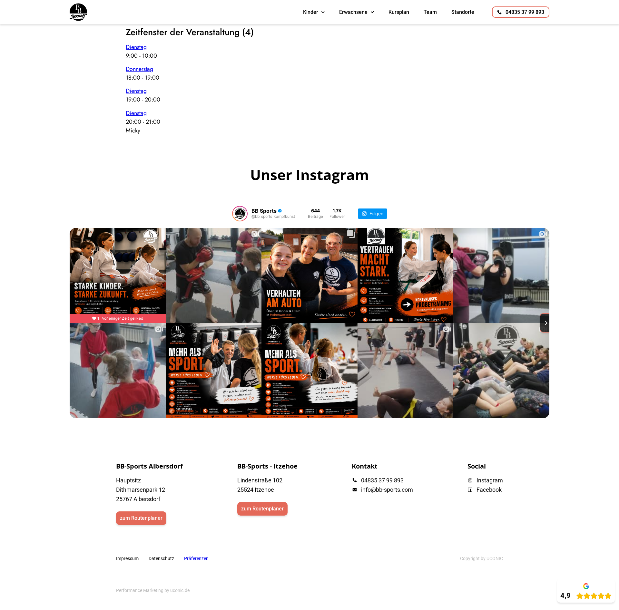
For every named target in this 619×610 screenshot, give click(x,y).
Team (430, 12)
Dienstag (136, 47)
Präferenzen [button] (196, 558)
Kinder (310, 12)
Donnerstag (139, 69)
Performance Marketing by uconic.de (153, 590)
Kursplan (398, 12)
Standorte (462, 12)
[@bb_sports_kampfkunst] (239, 213)
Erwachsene (353, 12)
